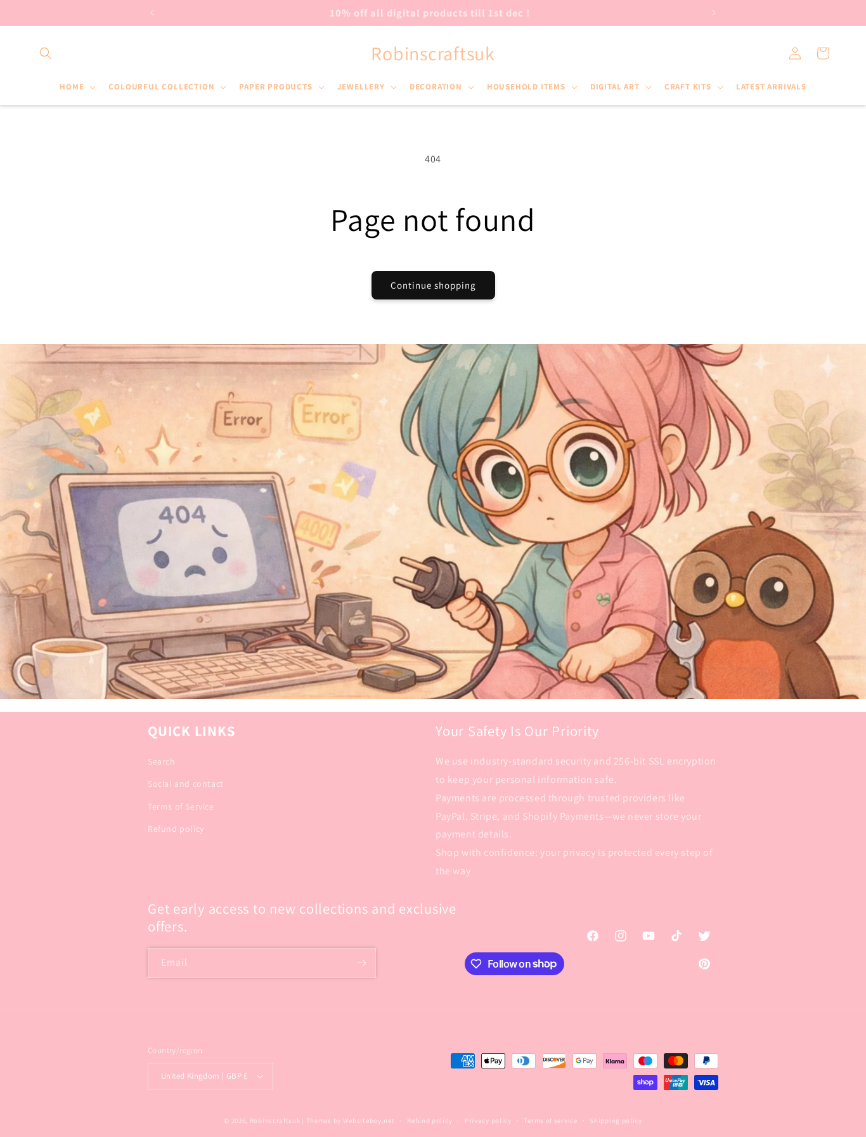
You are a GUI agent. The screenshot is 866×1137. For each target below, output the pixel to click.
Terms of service (550, 1120)
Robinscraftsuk (275, 1120)
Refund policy (176, 828)
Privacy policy (488, 1120)
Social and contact (186, 783)
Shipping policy (616, 1120)
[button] (46, 53)
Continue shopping (433, 285)
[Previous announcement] (152, 13)
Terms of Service (181, 806)
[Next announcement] (714, 13)
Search (162, 761)
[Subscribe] (361, 963)
